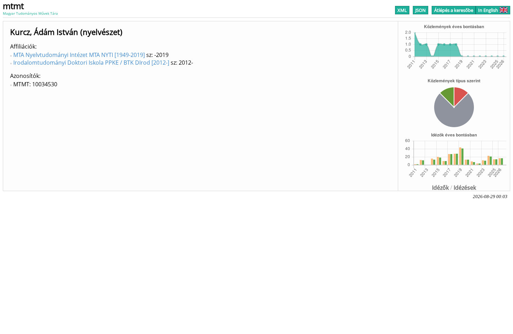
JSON (420, 10)
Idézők (440, 187)
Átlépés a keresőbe (453, 10)
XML (402, 10)
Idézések (465, 187)
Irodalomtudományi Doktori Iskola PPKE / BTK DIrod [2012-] (91, 62)
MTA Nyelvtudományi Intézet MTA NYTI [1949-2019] (79, 55)
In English (488, 10)
